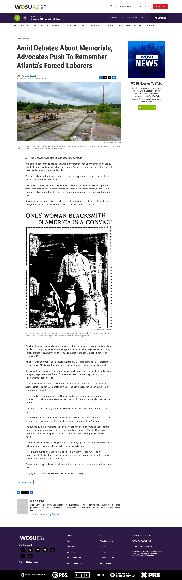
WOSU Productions (74, 563)
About (102, 536)
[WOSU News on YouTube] (146, 59)
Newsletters (125, 26)
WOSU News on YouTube (146, 83)
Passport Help (105, 563)
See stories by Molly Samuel (45, 514)
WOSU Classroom (90, 26)
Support (108, 26)
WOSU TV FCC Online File (142, 547)
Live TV (145, 6)
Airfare (150, 26)
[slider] (28, 18)
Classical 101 (54, 26)
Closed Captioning (107, 558)
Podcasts (71, 26)
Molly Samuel (30, 76)
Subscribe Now (147, 107)
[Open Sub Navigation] (133, 6)
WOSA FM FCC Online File (142, 541)
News (69, 541)
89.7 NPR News (21, 26)
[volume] (25, 18)
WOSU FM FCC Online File (142, 536)
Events (137, 26)
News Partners (23, 38)
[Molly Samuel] (22, 506)
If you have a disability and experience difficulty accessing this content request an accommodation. (147, 554)
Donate (161, 6)
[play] (17, 18)
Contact (103, 552)
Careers (103, 547)
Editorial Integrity (106, 541)
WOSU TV (38, 26)
